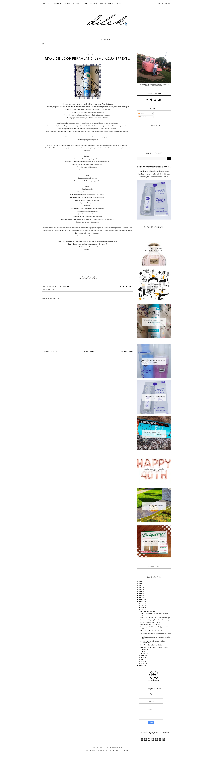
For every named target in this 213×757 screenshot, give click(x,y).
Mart (142, 659)
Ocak (142, 663)
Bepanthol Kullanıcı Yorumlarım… (150, 625)
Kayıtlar (142, 114)
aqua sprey (57, 286)
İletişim (93, 3)
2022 (140, 588)
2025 (140, 584)
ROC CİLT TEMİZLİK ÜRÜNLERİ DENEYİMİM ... (154, 361)
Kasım (143, 605)
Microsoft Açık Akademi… (148, 611)
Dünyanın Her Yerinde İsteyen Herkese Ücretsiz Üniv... (152, 642)
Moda (67, 3)
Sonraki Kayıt (51, 351)
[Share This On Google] (129, 287)
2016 (140, 599)
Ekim (142, 607)
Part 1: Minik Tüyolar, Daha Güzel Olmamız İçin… (155, 620)
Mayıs (143, 655)
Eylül (142, 609)
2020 (140, 592)
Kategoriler (106, 3)
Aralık (143, 603)
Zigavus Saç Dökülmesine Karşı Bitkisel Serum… (154, 542)
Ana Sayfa (89, 351)
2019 (140, 593)
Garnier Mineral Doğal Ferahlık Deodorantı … (154, 321)
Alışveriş (58, 3)
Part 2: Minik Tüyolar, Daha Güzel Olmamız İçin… (155, 618)
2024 (140, 586)
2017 (140, 597)
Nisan (143, 657)
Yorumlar (143, 117)
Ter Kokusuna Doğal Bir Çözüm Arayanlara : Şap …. (155, 634)
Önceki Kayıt (126, 351)
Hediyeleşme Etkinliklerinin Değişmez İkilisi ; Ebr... (154, 628)
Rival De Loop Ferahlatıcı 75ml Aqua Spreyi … (154, 647)
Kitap (85, 3)
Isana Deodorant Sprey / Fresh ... (151, 622)
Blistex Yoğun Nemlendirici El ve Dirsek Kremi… (155, 631)
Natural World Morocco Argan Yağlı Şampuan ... (154, 433)
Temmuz (144, 652)
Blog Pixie (96, 750)
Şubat (143, 661)
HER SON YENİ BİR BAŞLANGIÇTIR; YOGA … (154, 285)
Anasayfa (47, 3)
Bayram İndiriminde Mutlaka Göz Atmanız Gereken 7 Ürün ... (154, 250)
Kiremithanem (117, 748)
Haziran (143, 654)
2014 (140, 665)
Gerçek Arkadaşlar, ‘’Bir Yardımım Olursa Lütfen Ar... (155, 638)
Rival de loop (49, 289)
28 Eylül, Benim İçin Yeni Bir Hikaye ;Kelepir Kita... (154, 614)
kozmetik (67, 286)
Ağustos (143, 650)
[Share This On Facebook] (121, 287)
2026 (140, 582)
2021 (140, 590)
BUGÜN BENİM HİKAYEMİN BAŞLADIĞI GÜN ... (154, 470)
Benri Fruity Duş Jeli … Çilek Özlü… (151, 645)
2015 (140, 601)
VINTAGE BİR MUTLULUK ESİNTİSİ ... (154, 506)
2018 (140, 595)
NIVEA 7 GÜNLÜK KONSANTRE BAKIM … (154, 167)
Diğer (117, 3)
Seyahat (76, 3)
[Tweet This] (123, 287)
